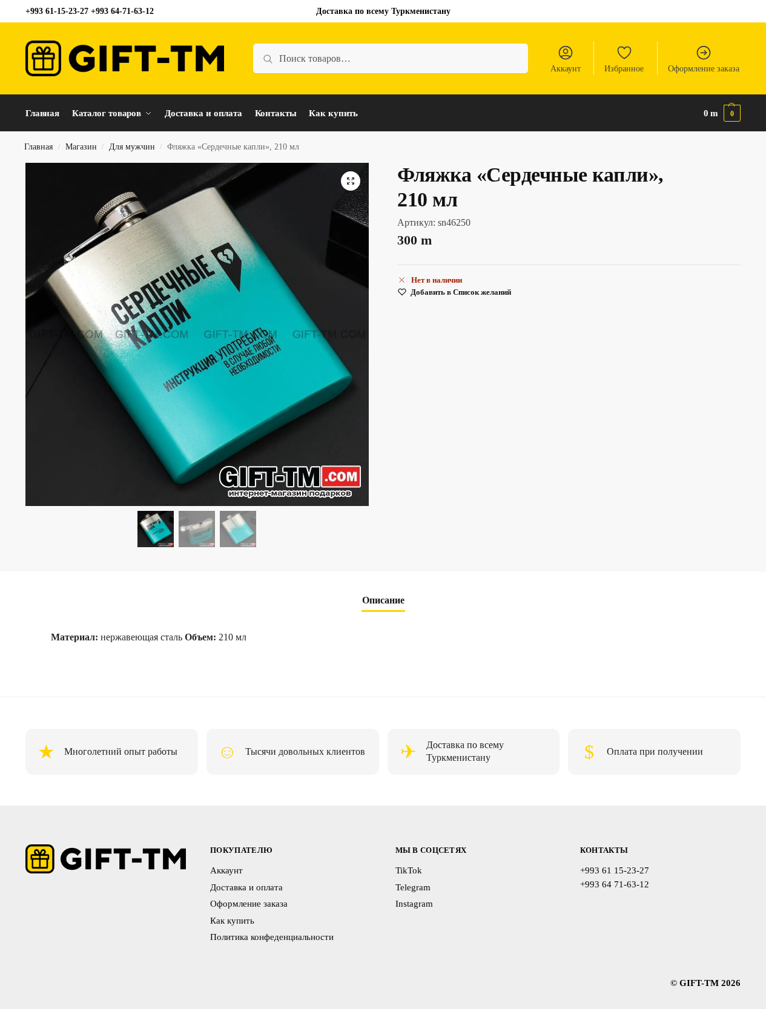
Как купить (232, 920)
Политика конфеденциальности (272, 937)
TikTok (408, 870)
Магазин (81, 146)
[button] (722, 113)
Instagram (414, 904)
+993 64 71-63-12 (614, 884)
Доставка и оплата (246, 887)
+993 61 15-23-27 (614, 870)
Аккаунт (565, 68)
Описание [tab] (383, 600)
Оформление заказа (703, 68)
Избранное (624, 68)
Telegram (413, 887)
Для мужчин (132, 146)
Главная (38, 146)
